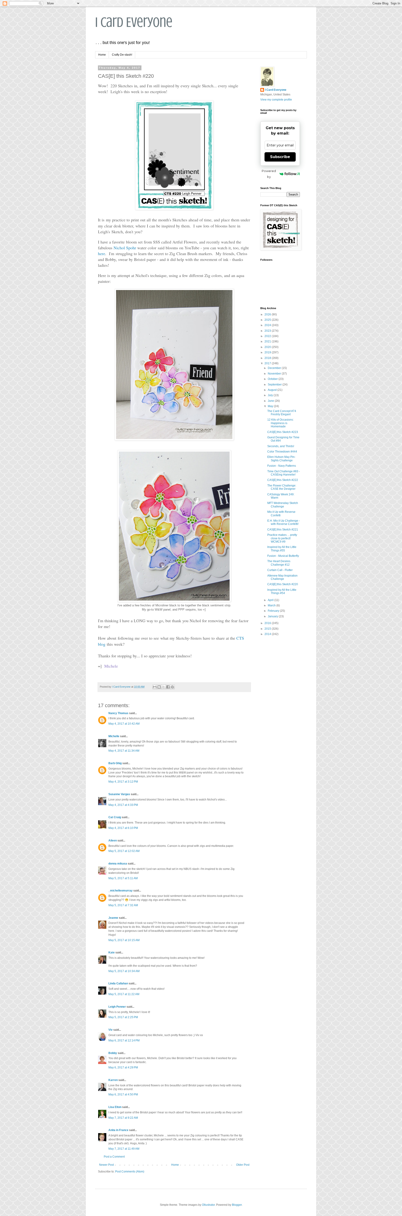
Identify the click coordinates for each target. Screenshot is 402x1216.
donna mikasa (117, 863)
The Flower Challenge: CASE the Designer (281, 487)
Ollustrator (208, 1204)
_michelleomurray (120, 890)
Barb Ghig (115, 763)
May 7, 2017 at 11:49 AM (123, 1148)
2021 (268, 341)
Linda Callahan (118, 983)
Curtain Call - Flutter (280, 570)
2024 (268, 325)
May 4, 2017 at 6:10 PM (123, 828)
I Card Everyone (133, 22)
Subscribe (280, 157)
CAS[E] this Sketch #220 (282, 584)
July (271, 395)
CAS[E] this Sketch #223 (282, 432)
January (273, 616)
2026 (268, 314)
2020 (268, 347)
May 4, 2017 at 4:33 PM (123, 805)
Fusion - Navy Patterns (281, 465)
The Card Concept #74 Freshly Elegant (281, 412)
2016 (268, 623)
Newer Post (106, 1164)
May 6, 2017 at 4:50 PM (123, 1094)
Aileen (112, 840)
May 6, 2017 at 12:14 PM (124, 1040)
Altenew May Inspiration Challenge (282, 577)
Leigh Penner (117, 1006)
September (275, 384)
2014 (268, 634)
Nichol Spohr (125, 247)
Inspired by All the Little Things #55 (281, 548)
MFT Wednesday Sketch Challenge (282, 504)
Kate (111, 952)
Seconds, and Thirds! (280, 446)
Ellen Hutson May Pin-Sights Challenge (281, 458)
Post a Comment (114, 1156)
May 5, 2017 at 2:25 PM (123, 1017)
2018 (268, 358)
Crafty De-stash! (122, 54)
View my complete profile (276, 99)
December (275, 368)
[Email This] (154, 687)
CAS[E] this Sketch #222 (282, 480)
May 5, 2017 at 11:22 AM (123, 994)
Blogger (237, 1204)
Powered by (269, 174)
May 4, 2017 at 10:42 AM (124, 723)
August (272, 390)
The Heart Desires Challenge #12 (278, 563)
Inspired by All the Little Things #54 (281, 591)
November (275, 373)
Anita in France (118, 1130)
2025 (268, 319)
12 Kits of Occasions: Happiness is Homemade (280, 423)
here (101, 253)
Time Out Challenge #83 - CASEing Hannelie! (283, 473)
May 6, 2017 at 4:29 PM (123, 1067)
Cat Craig (114, 817)
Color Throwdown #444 (282, 451)
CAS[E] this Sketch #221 (282, 529)
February (274, 610)
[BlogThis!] (159, 687)
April (271, 600)
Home (102, 54)
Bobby (112, 1053)
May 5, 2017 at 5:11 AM (123, 878)
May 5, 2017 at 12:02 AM (124, 851)
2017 (268, 363)
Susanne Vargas (119, 794)
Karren (113, 1080)
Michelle (113, 736)
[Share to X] (163, 687)
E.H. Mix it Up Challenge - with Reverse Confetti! (283, 522)
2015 (268, 628)
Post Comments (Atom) (129, 1171)
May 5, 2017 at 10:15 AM (124, 940)
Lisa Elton (114, 1107)
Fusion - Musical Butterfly (283, 555)
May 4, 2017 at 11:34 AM (123, 750)
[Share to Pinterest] (172, 687)
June (271, 400)
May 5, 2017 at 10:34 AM (124, 971)
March (272, 605)
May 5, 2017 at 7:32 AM (123, 905)
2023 (268, 330)
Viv (110, 1029)
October (273, 379)
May (271, 406)
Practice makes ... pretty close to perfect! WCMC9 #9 (282, 538)
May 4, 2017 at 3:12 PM (123, 781)
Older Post (242, 1164)
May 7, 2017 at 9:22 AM (123, 1117)
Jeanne (113, 917)
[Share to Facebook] (168, 687)
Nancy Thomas (118, 713)
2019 (268, 352)
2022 (268, 336)
